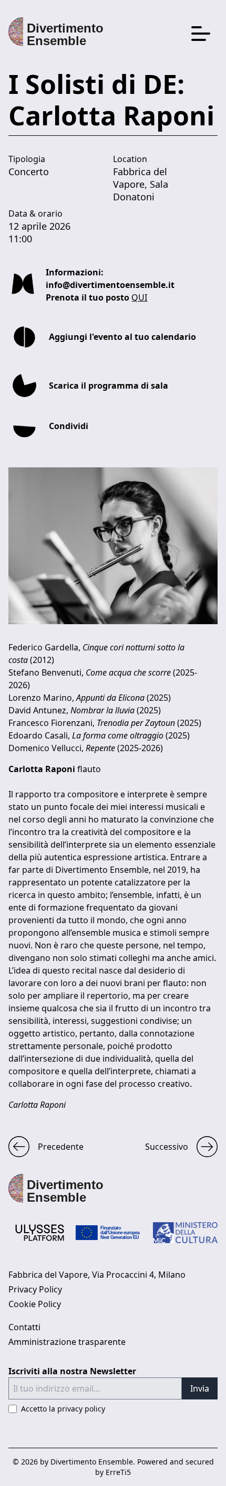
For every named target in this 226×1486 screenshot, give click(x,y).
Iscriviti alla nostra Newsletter (72, 1371)
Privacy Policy (35, 1289)
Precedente (61, 1146)
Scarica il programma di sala (108, 385)
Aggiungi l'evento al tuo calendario (122, 337)
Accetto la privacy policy (63, 1409)
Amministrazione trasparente (67, 1342)
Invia (199, 1388)
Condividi (68, 426)
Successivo (166, 1146)
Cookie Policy (34, 1304)
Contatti (24, 1327)
